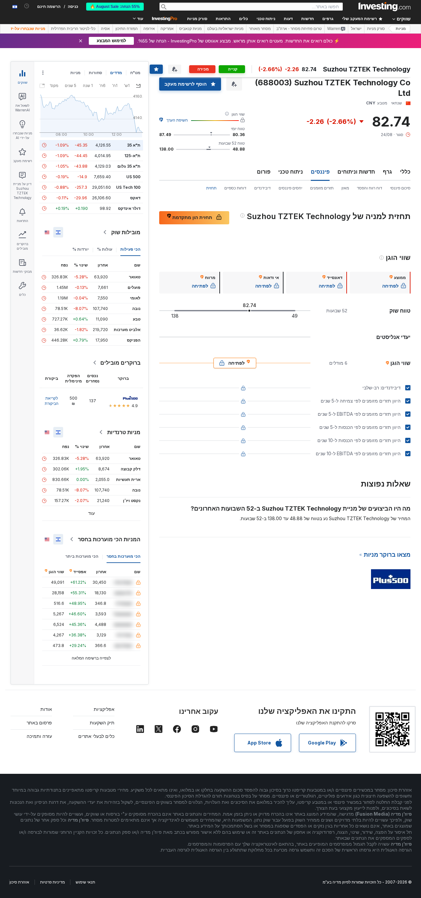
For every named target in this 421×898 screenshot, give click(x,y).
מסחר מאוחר (260, 28)
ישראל (356, 28)
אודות (46, 709)
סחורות (95, 72)
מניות (401, 28)
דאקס (135, 197)
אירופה (149, 28)
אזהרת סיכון (19, 882)
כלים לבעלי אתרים (96, 736)
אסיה (105, 28)
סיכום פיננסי (400, 187)
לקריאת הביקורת (52, 401)
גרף (387, 171)
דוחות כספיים (235, 187)
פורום (263, 171)
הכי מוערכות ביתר (81, 556)
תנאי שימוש (85, 882)
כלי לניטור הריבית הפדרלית (73, 28)
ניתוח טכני (290, 171)
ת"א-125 (132, 155)
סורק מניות (197, 18)
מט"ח (135, 72)
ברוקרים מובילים (120, 362)
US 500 (133, 176)
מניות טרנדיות (123, 432)
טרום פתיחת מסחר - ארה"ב (299, 28)
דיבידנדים (262, 187)
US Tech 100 (128, 187)
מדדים (116, 72)
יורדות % (80, 249)
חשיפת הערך (177, 120)
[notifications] (27, 6)
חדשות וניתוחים (356, 171)
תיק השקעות (102, 722)
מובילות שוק (125, 232)
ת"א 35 (133, 145)
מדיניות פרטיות (52, 882)
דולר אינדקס (129, 208)
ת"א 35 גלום (128, 166)
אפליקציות (104, 709)
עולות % (104, 249)
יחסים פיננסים (290, 187)
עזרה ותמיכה (39, 736)
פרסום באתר (39, 722)
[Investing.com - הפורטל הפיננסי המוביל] (384, 6)
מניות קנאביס (190, 28)
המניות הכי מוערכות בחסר (109, 539)
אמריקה (167, 28)
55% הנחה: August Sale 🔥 (115, 6)
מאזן (345, 187)
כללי (405, 171)
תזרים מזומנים (322, 187)
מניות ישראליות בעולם (225, 28)
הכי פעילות (130, 249)
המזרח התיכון (126, 28)
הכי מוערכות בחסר (123, 556)
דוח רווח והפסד (369, 187)
